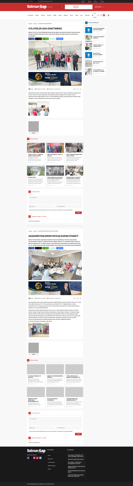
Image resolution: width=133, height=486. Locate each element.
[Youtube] (37, 458)
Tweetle (39, 38)
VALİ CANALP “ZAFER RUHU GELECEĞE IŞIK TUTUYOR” (50, 1)
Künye (49, 455)
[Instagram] (34, 458)
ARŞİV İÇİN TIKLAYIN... (76, 6)
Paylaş (32, 38)
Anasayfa (30, 23)
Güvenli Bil (32, 484)
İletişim (49, 469)
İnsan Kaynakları (51, 462)
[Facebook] (28, 458)
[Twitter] (31, 458)
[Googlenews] (40, 458)
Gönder (46, 38)
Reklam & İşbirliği (51, 465)
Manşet (35, 23)
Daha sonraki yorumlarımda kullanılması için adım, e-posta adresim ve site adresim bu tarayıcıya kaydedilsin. (51, 431)
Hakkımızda (50, 458)
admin (32, 89)
